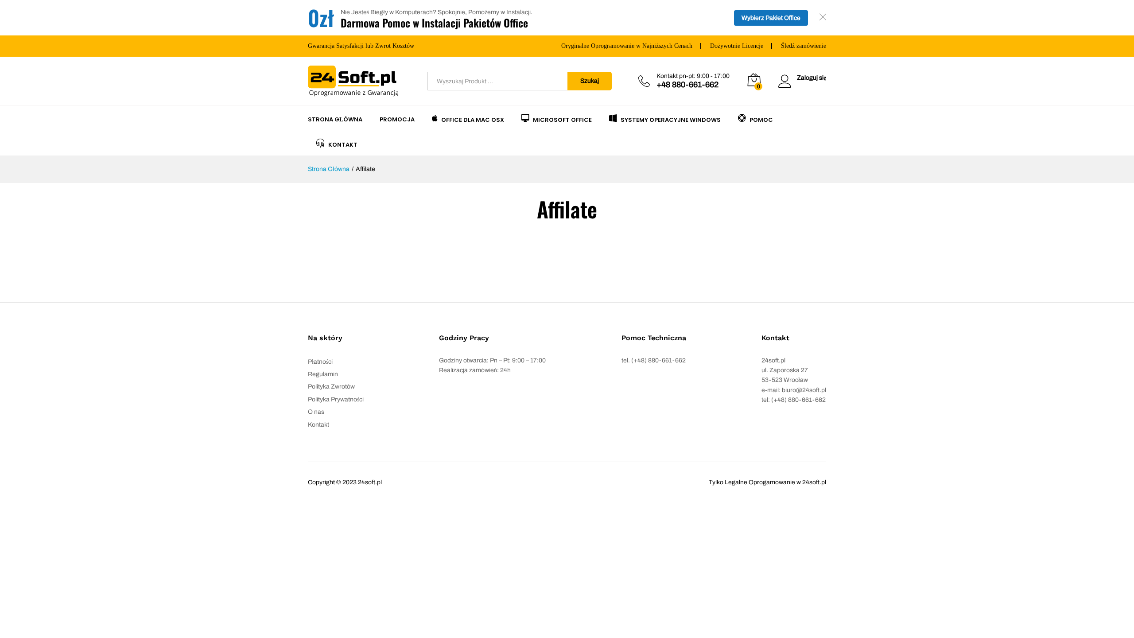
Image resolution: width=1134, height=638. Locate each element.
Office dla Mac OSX (472, 119)
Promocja (397, 119)
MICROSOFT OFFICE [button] (562, 119)
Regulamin (323, 374)
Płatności (320, 361)
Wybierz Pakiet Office (771, 18)
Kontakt (318, 424)
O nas (316, 411)
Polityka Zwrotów (331, 386)
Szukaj (589, 81)
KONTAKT (342, 144)
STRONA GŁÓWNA (335, 119)
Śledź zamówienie (803, 46)
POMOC (761, 119)
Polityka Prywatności (336, 399)
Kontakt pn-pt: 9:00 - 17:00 (693, 76)
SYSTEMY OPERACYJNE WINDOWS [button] (671, 119)
